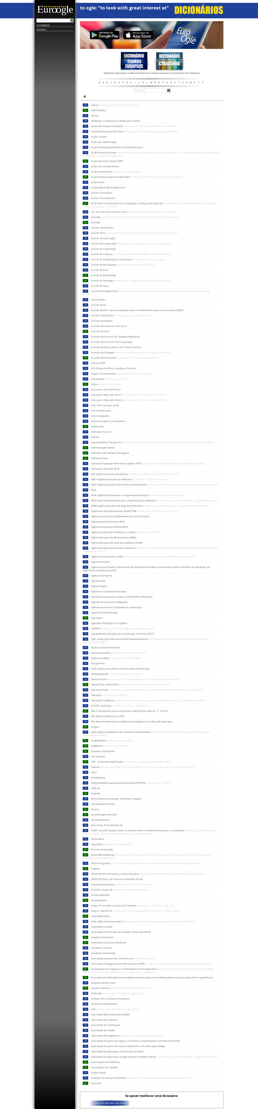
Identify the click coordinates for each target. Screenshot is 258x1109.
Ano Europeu (98, 756)
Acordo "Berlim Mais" (102, 227)
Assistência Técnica (101, 947)
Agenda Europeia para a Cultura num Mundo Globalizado (122, 596)
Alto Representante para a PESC (108, 716)
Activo (107, 384)
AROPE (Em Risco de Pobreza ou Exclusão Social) (117, 879)
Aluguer (95, 726)
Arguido (95, 868)
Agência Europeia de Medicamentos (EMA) (113, 537)
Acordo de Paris (99, 270)
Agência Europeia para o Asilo (143, 556)
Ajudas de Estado (116, 658)
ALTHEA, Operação (121, 705)
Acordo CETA (134, 233)
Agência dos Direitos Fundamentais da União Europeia (120, 516)
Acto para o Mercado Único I (129, 394)
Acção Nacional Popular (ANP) (107, 161)
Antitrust (95, 788)
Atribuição (117, 993)
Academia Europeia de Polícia (135, 131)
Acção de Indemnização (104, 142)
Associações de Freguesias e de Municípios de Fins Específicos (148, 970)
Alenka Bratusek (117, 674)
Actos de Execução (101, 410)
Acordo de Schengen (131, 280)
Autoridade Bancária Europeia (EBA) (110, 1014)
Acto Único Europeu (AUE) (105, 405)
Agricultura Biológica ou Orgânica (109, 623)
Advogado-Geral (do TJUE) (105, 468)
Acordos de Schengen (131, 352)
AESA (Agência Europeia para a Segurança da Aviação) (138, 495)
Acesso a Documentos (103, 198)
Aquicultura (112, 844)
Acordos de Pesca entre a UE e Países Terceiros (116, 347)
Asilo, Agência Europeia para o (144, 921)
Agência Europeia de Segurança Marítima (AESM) (116, 542)
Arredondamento (100, 895)
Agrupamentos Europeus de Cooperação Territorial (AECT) (122, 633)
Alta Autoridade (147, 689)
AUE (114, 1009)
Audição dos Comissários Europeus (110, 998)
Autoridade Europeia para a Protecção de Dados (117, 1051)
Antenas (143, 767)
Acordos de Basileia (102, 320)
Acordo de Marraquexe (122, 264)
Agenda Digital (99, 586)
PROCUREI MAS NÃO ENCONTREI (110, 1103)
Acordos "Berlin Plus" (122, 315)
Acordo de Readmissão (103, 275)
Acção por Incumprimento (105, 166)
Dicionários (43, 25)
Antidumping (98, 777)
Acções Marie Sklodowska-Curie (108, 187)
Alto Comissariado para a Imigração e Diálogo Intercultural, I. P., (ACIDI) (129, 711)
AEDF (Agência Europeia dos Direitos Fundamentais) (155, 484)
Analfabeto (110, 746)
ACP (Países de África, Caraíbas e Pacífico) (113, 368)
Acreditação (109, 379)
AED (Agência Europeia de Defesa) (135, 474)
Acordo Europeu (100, 285)
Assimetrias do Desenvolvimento (108, 942)
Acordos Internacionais (125, 357)
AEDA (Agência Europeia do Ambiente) (130, 479)
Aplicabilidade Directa (103, 804)
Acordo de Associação (103, 238)
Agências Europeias (101, 575)
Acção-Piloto (98, 182)
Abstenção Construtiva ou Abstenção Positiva (115, 121)
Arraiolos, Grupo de (120, 889)
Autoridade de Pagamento (127, 1035)
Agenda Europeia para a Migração (109, 602)
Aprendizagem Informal (104, 814)
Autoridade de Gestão (103, 1030)
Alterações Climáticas (148, 700)
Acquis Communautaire (122, 373)
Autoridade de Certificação (105, 1025)
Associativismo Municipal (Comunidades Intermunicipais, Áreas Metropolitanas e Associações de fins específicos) (151, 977)
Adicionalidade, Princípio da (152, 442)
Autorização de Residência (105, 1062)
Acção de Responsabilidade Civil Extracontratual (117, 147)
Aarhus (114, 105)
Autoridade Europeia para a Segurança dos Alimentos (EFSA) (154, 1056)
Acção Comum (99, 136)
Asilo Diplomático (100, 916)
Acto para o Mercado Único (106, 389)
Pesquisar (72, 20)
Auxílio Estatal (98, 1072)
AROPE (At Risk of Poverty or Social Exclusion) (148, 873)
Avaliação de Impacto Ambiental (141, 1078)
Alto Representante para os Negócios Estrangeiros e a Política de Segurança (131, 721)
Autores (41, 29)
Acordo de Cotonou (131, 254)
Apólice (95, 809)
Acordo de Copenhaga (103, 248)
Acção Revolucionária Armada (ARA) (137, 177)
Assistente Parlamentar (103, 953)
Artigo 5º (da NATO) (136, 910)
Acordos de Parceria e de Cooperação (112, 342)
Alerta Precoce (136, 679)
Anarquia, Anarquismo (103, 751)
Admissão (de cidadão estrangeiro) (110, 453)
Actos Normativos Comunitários (108, 421)
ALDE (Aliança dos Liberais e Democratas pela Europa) (120, 668)
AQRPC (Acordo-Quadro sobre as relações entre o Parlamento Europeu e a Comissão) (149, 832)
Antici (94, 772)
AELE (93, 490)
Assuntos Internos (121, 988)
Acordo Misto (98, 299)
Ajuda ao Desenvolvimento (105, 647)
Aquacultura (97, 839)
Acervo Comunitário (102, 192)
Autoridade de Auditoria (104, 1019)
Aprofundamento (100, 820)
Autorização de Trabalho (104, 1067)
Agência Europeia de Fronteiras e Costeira (126, 532)
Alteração (109, 695)
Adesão (95, 437)
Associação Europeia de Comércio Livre (123, 958)
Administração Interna (103, 447)
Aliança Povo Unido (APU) (131, 684)
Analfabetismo (112, 740)
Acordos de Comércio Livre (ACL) (109, 326)
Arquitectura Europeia (122, 884)
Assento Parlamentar (102, 937)
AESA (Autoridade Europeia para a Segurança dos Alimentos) (154, 500)
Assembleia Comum (102, 926)
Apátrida (95, 793)
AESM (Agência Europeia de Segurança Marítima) (150, 505)
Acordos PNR (98, 363)
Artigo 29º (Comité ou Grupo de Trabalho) (133, 905)
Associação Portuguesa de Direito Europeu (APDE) (151, 963)
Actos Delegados (100, 416)
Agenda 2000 (98, 581)
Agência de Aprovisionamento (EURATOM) (135, 511)
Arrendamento (99, 900)
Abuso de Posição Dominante (134, 126)
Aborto (95, 115)
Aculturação (97, 426)
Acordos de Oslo (100, 331)
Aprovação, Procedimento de (107, 825)
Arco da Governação (102, 849)
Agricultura (97, 618)
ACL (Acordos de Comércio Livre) (133, 211)
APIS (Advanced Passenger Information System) (116, 798)
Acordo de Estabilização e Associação (128, 259)
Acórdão (136, 217)
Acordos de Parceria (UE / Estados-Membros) (115, 336)
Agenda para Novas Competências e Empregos (116, 607)
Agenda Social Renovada (104, 612)
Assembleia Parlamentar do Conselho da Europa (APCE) (121, 932)
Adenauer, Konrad (101, 431)
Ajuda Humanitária (118, 652)
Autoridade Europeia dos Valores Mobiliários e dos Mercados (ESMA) (128, 1046)
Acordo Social (98, 305)
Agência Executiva (100, 561)
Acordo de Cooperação (131, 243)
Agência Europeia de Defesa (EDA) (109, 527)
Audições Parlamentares (104, 1004)
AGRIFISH (122, 628)
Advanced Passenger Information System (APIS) (148, 463)
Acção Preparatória (116, 171)
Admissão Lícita (99, 458)
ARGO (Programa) (146, 863)
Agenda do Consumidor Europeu (109, 591)
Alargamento (98, 663)
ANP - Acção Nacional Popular (131, 761)
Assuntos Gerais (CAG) (103, 982)
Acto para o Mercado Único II (129, 400)
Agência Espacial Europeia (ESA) (108, 521)
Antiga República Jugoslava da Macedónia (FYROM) (130, 783)
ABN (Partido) (98, 110)
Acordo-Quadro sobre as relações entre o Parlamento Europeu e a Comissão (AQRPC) (137, 310)
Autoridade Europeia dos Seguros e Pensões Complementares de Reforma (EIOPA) (135, 1041)
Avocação (96, 1083)
